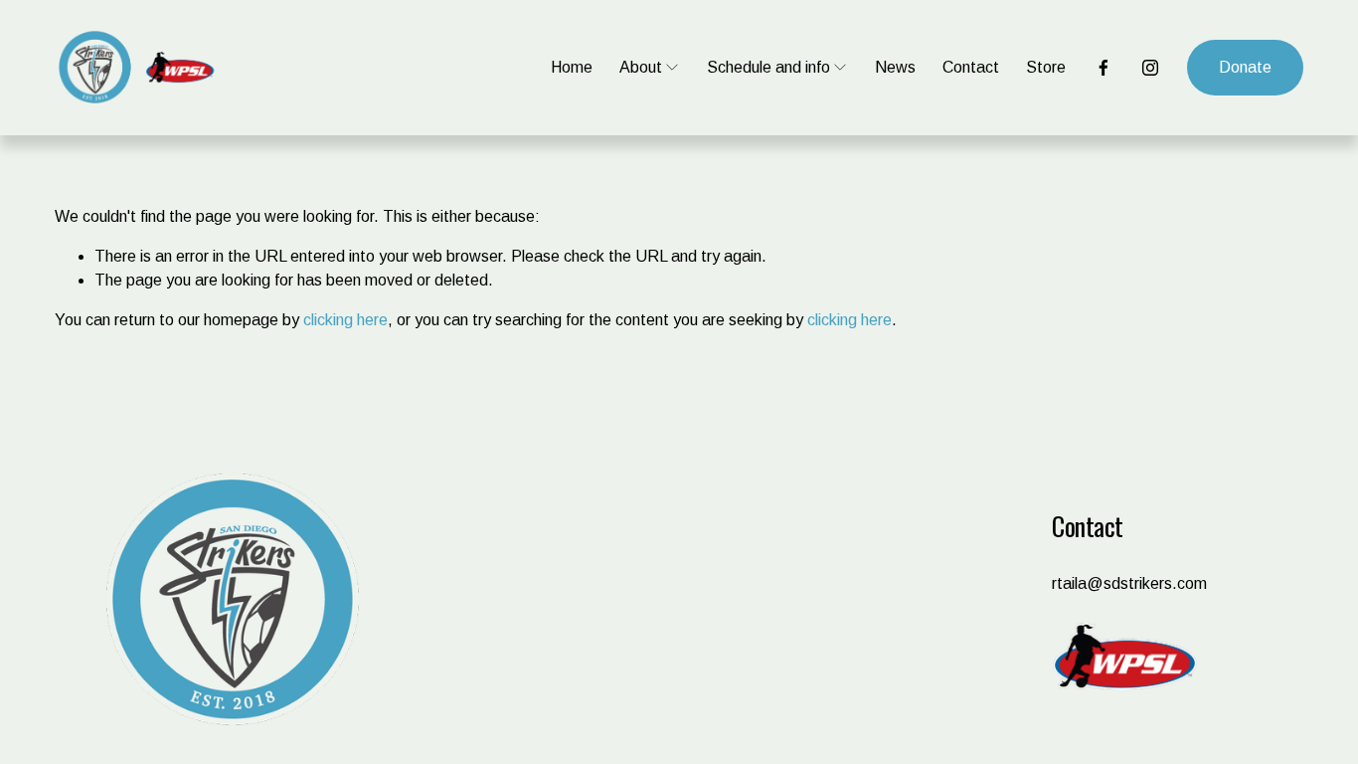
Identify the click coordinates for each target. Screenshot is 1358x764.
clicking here (345, 319)
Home (572, 67)
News (895, 67)
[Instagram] (1150, 68)
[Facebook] (1103, 68)
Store (1046, 67)
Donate (1245, 67)
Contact (970, 67)
